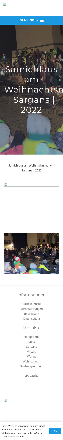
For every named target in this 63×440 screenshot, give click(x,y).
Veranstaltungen (31, 309)
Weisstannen (31, 361)
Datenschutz (31, 319)
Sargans (31, 347)
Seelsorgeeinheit (31, 366)
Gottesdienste (31, 304)
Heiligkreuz (31, 337)
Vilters (31, 351)
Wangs (31, 356)
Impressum (31, 314)
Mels (31, 342)
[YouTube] (31, 385)
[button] (31, 20)
